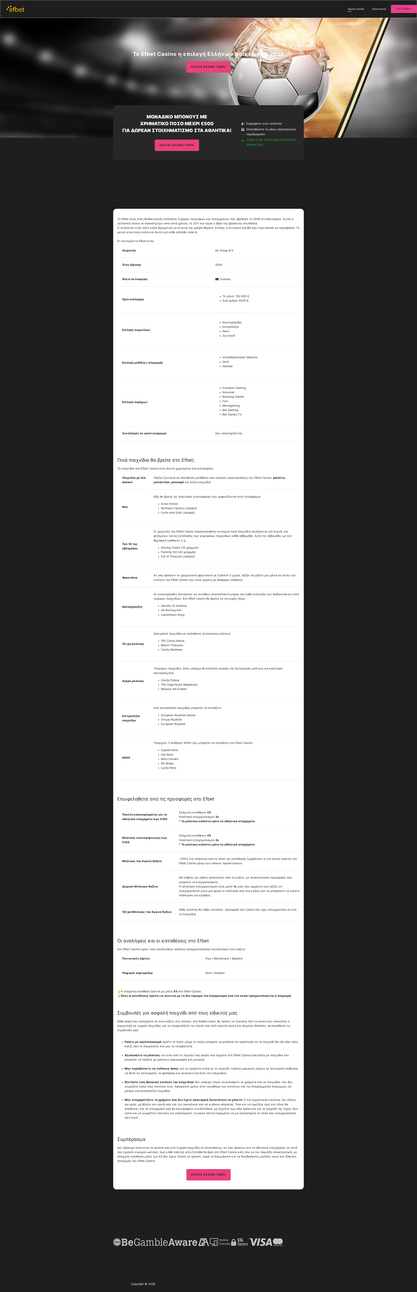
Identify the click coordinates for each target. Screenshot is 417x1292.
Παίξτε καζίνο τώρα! (208, 66)
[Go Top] (411, 1284)
